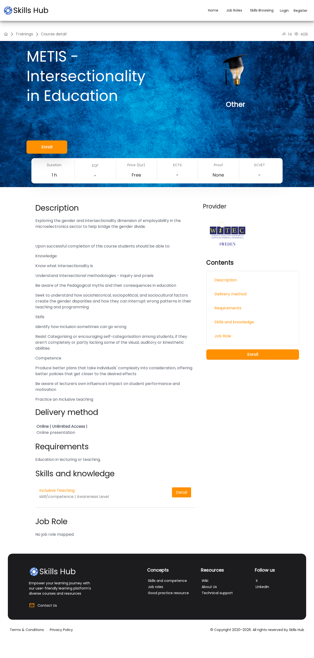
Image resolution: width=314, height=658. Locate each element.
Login (284, 10)
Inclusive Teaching (57, 490)
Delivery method (230, 294)
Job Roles (234, 10)
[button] (46, 147)
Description (225, 280)
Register (300, 10)
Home (213, 10)
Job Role (222, 336)
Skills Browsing (262, 10)
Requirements (227, 308)
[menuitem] (6, 34)
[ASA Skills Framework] (28, 10)
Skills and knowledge (234, 322)
